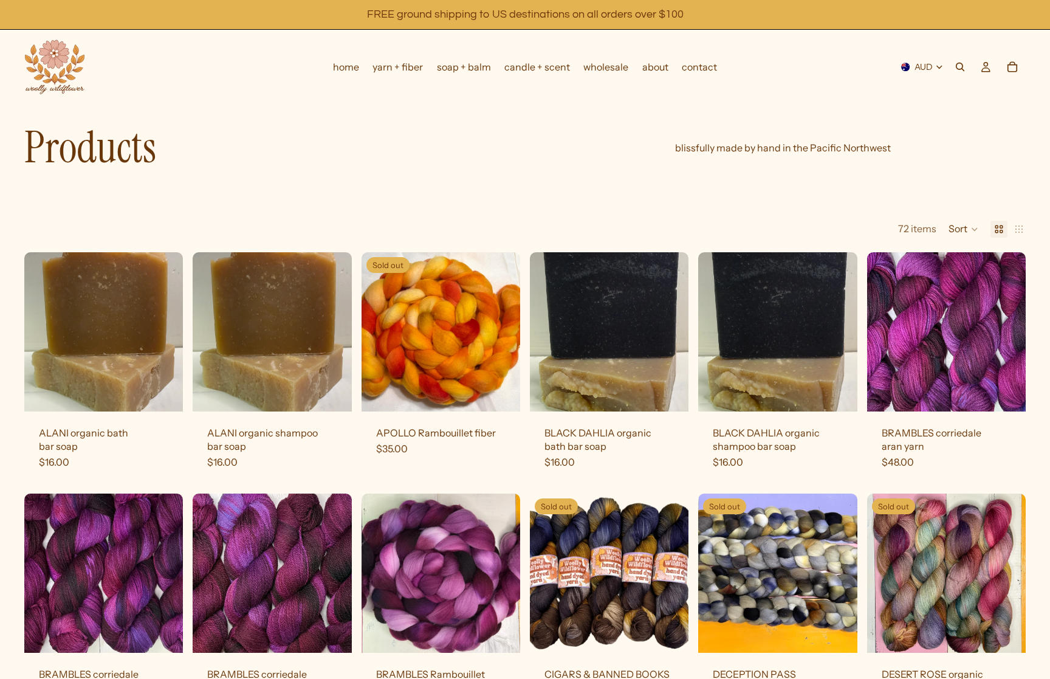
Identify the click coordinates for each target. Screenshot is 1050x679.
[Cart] (1012, 66)
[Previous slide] (885, 332)
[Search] (960, 66)
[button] (963, 229)
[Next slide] (1007, 332)
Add (175, 393)
